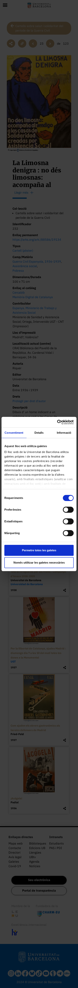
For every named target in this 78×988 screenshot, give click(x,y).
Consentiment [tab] (14, 432)
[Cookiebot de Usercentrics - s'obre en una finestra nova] (57, 422)
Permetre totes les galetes (39, 550)
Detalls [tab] (39, 432)
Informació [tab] (64, 432)
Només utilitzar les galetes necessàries (39, 562)
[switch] (68, 510)
